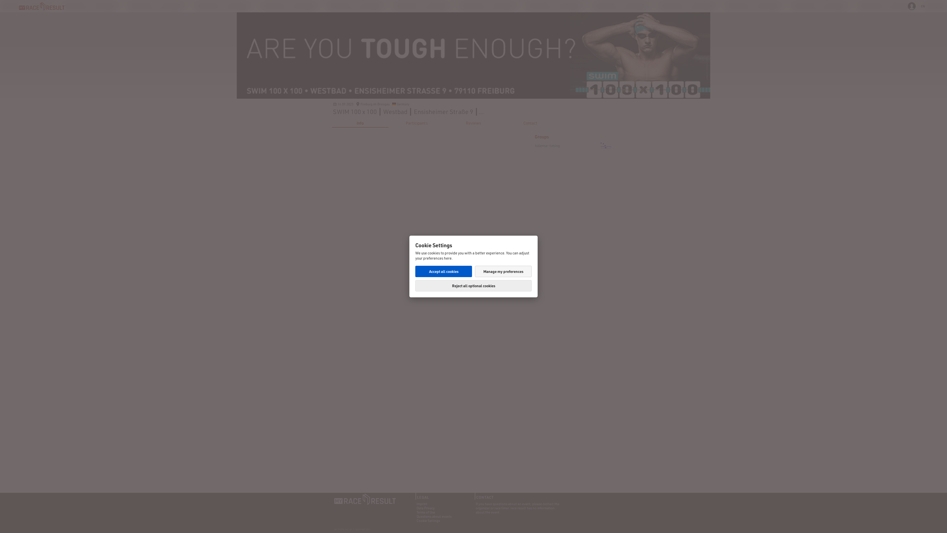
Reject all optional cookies (473, 285)
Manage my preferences (503, 271)
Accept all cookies (443, 271)
